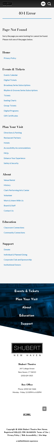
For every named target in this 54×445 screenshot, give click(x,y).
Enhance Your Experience (14, 158)
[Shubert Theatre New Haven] (7, 4)
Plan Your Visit (13, 127)
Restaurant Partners (12, 138)
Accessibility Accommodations (17, 148)
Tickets (7, 95)
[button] (43, 4)
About (7, 174)
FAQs (6, 153)
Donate (7, 249)
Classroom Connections (14, 227)
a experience (27, 441)
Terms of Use (42, 432)
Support (8, 244)
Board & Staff (10, 205)
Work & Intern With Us (13, 200)
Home (6, 52)
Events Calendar (11, 75)
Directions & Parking (13, 132)
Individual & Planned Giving (15, 254)
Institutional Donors (12, 265)
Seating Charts (10, 100)
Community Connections (14, 232)
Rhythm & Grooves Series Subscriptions (21, 90)
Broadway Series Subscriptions (17, 85)
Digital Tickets (10, 80)
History (7, 185)
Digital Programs (11, 110)
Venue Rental (9, 180)
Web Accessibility (29, 435)
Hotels (7, 143)
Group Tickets (10, 105)
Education (9, 222)
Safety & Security (11, 163)
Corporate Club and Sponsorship (18, 259)
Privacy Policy (10, 58)
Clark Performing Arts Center (16, 190)
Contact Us (9, 210)
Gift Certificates (11, 115)
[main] (27, 141)
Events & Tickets (14, 69)
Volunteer (8, 195)
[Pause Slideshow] (44, 409)
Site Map (43, 435)
